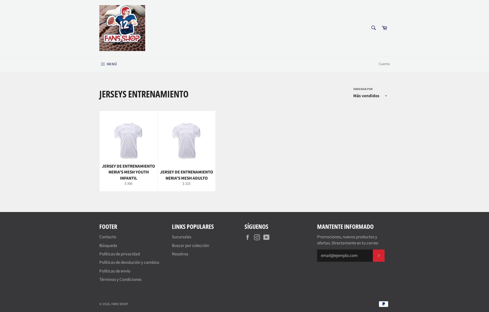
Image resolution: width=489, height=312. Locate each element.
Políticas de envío (114, 271)
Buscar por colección (190, 246)
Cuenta (384, 64)
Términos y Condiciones (120, 280)
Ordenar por (363, 89)
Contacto (107, 237)
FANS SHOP (119, 304)
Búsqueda (108, 246)
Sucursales (181, 237)
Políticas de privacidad (119, 254)
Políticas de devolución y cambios (129, 262)
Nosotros (180, 254)
